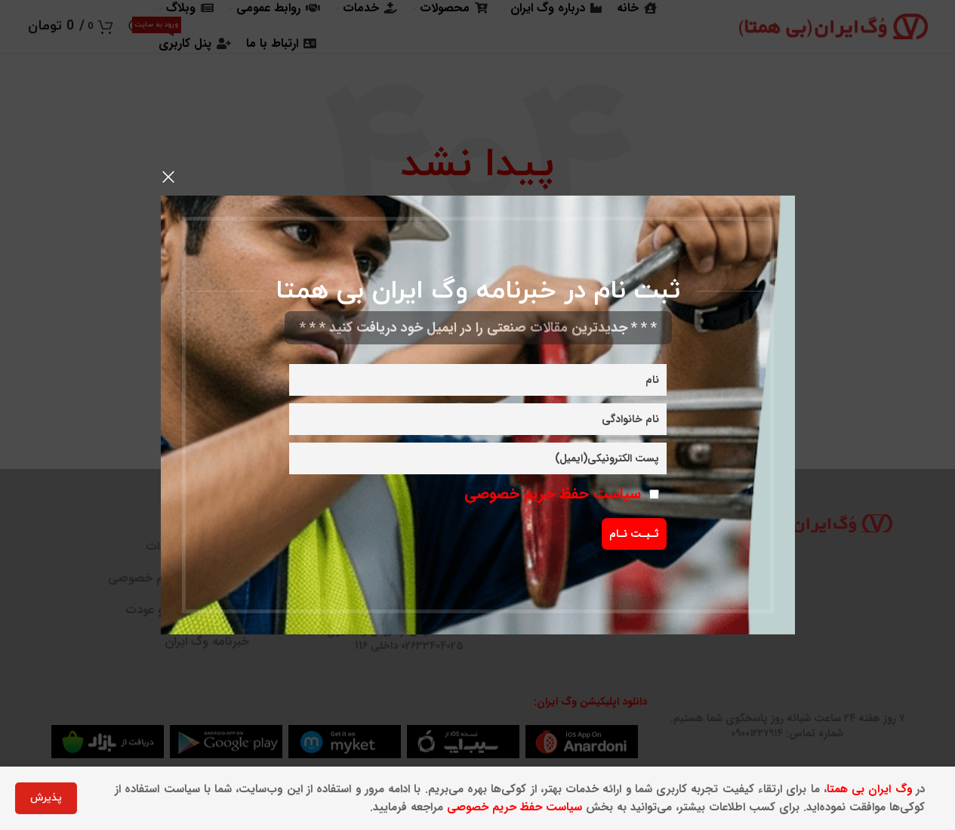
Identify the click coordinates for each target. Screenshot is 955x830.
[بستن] (168, 177)
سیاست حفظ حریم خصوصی (552, 493)
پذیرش (46, 798)
